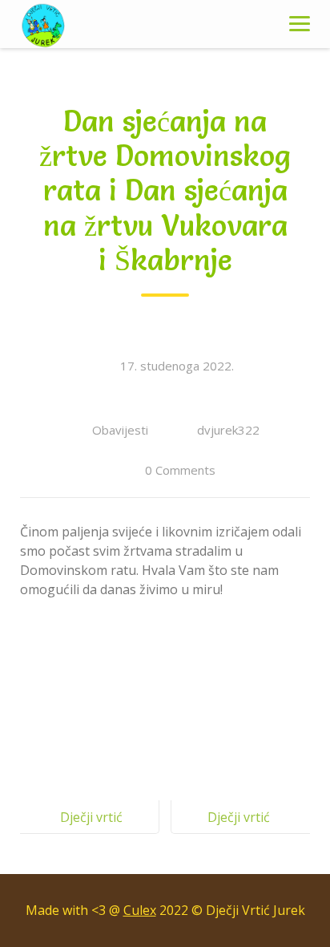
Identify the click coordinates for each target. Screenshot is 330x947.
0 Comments (180, 470)
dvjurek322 (228, 430)
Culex (139, 910)
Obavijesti (120, 430)
